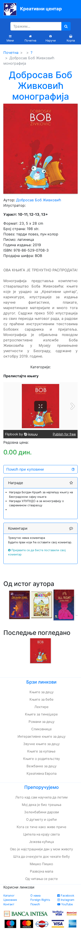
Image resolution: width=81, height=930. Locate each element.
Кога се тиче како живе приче (41, 827)
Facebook (67, 895)
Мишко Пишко (41, 864)
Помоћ (35, 904)
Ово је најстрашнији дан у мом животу (41, 849)
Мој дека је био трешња (41, 805)
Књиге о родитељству (41, 759)
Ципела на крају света (41, 834)
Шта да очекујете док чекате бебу (41, 856)
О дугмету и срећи (41, 819)
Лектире (41, 707)
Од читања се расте (41, 879)
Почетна (10, 52)
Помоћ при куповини (25, 469)
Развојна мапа (41, 871)
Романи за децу (41, 721)
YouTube (66, 904)
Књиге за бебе (41, 699)
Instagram (67, 899)
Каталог (9, 895)
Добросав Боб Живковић (38, 200)
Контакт (8, 904)
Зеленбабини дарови (41, 812)
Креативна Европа (41, 773)
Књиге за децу (41, 692)
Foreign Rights (40, 899)
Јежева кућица (41, 842)
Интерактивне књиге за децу (41, 736)
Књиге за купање (41, 751)
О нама (35, 895)
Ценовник (10, 899)
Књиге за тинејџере (41, 714)
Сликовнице (41, 729)
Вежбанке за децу (41, 766)
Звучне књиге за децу (41, 744)
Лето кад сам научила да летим (41, 797)
